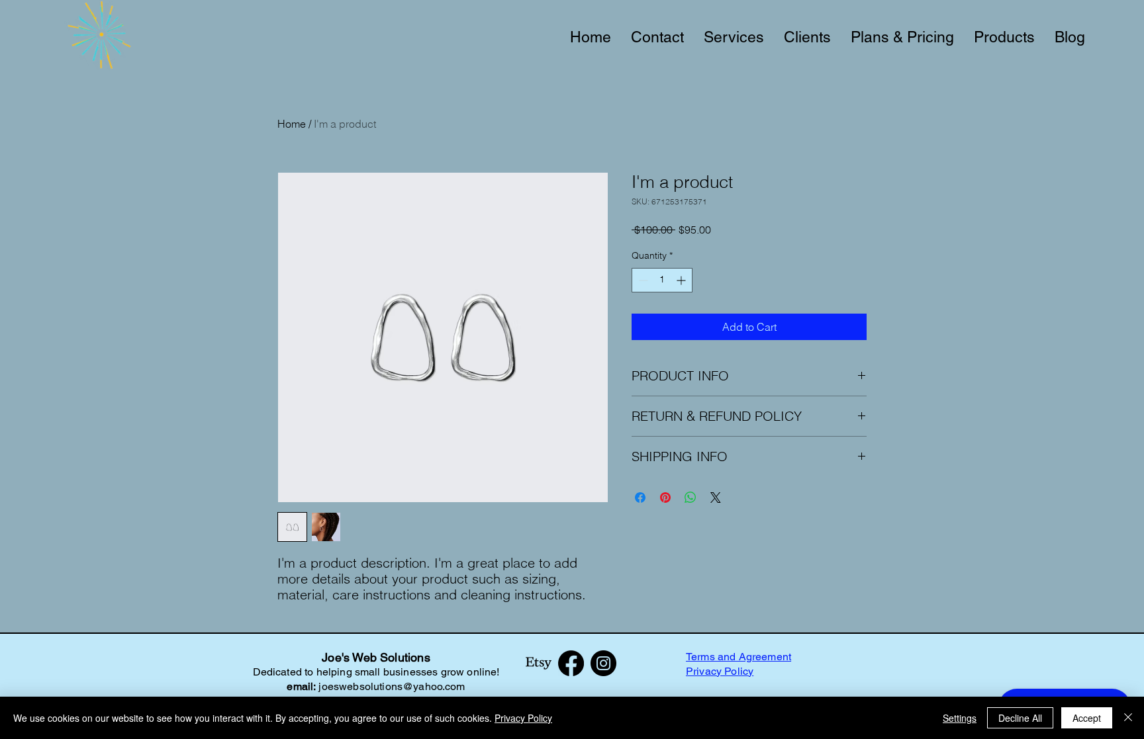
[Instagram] (603, 663)
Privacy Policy (523, 717)
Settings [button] (960, 717)
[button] (734, 37)
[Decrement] (642, 280)
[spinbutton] (662, 280)
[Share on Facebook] (640, 497)
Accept (1086, 717)
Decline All (1020, 717)
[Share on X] (716, 497)
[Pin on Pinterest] (665, 497)
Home (291, 123)
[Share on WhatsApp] (690, 497)
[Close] (1128, 717)
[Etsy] (538, 663)
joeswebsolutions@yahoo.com (391, 686)
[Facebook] (571, 663)
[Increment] (682, 280)
